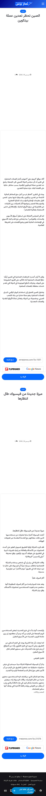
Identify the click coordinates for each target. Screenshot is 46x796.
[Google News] (34, 369)
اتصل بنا (23, 784)
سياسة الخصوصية (36, 780)
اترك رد (23, 376)
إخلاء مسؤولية (15, 784)
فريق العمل (31, 784)
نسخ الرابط (10, 359)
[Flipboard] (12, 369)
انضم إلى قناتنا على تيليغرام (26, 790)
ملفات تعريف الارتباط (10, 780)
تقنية (23, 11)
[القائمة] (43, 5)
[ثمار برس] (23, 4)
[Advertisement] (23, 48)
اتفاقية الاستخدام (23, 780)
